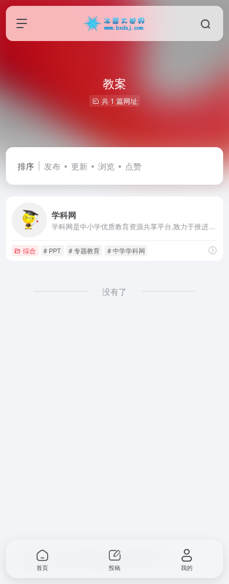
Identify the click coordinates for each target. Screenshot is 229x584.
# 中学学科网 (126, 250)
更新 (79, 166)
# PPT (52, 250)
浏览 (106, 166)
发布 (52, 166)
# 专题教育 (84, 250)
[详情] (212, 250)
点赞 (133, 166)
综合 (29, 250)
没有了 (114, 291)
